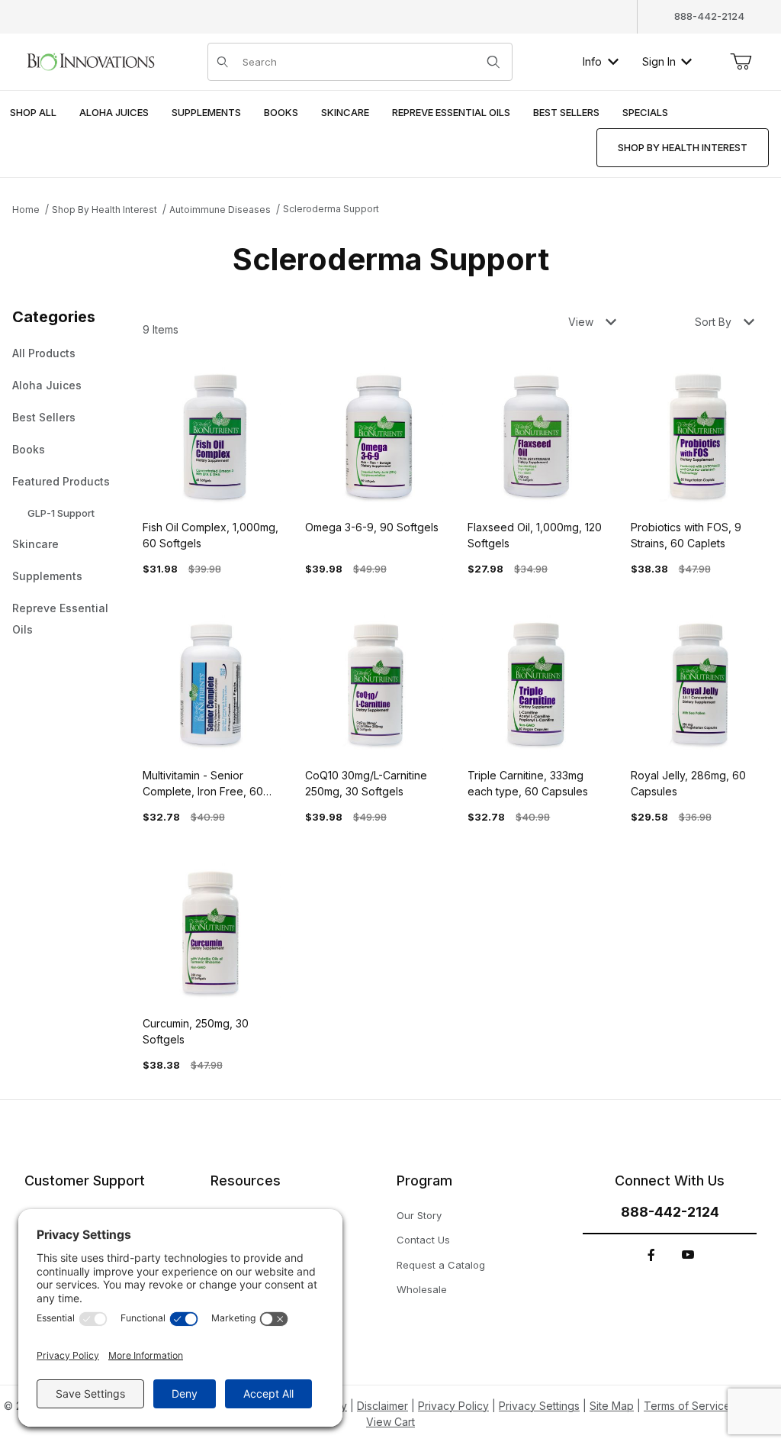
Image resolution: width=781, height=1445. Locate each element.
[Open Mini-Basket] (741, 62)
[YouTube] (688, 1255)
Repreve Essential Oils (60, 619)
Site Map (612, 1405)
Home (26, 209)
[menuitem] (33, 113)
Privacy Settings (539, 1405)
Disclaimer (382, 1405)
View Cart (390, 1421)
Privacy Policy (453, 1405)
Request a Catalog (441, 1265)
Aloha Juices (47, 385)
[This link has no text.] (90, 59)
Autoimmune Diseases (220, 209)
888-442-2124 (709, 16)
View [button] (580, 321)
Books (28, 449)
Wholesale (422, 1289)
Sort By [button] (713, 321)
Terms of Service (687, 1405)
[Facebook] (651, 1255)
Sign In (659, 61)
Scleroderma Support (331, 208)
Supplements (47, 575)
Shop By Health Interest (104, 209)
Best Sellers (44, 417)
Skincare (35, 543)
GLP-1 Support (61, 513)
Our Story (419, 1215)
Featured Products (61, 481)
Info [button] (592, 61)
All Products (44, 353)
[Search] (493, 62)
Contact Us (423, 1240)
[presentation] (114, 113)
